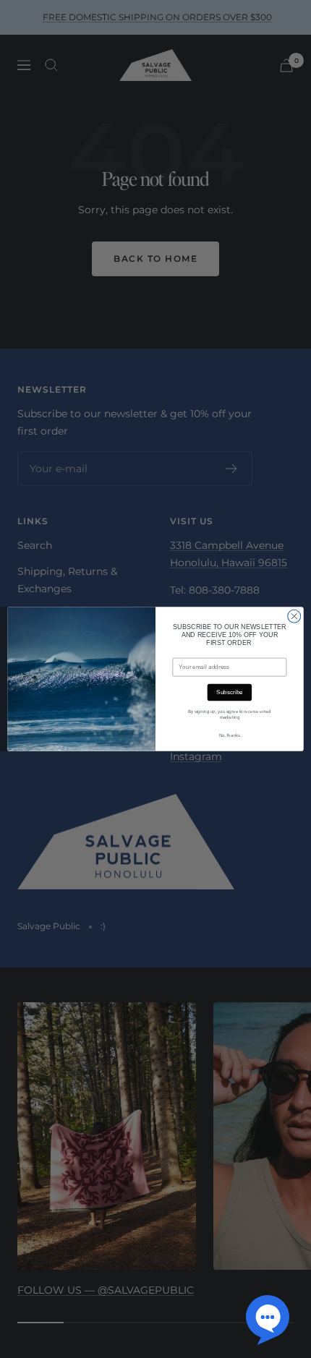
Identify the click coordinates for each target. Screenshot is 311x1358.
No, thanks (230, 735)
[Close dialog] (294, 616)
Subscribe (229, 692)
